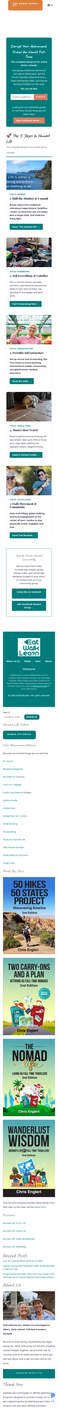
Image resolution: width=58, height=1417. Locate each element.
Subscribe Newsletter (29, 1373)
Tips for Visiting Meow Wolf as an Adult (23, 1260)
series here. (40, 1206)
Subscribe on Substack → (29, 593)
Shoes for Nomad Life (14, 839)
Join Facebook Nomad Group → (29, 606)
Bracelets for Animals (14, 776)
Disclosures (29, 668)
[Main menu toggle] (50, 5)
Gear (38, 661)
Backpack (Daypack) (13, 768)
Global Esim (9, 808)
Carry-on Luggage (12, 784)
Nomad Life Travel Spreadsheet (19, 1238)
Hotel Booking (10, 823)
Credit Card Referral (13, 792)
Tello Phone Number (13, 847)
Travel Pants (9, 862)
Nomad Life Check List (14, 1230)
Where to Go (13, 661)
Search (40, 97)
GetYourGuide (10, 800)
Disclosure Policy (40, 686)
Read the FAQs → (21, 381)
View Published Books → (29, 120)
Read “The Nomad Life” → (26, 226)
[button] (25, 5)
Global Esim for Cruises (15, 815)
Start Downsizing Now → (25, 303)
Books (27, 661)
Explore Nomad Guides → (26, 454)
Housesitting (9, 831)
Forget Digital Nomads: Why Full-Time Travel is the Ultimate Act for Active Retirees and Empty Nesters (28, 1275)
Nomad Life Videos (19, 734)
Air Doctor (8, 761)
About (48, 661)
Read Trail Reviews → (23, 535)
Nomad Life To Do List (14, 1223)
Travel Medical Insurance (15, 855)
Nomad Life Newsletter (14, 1246)
